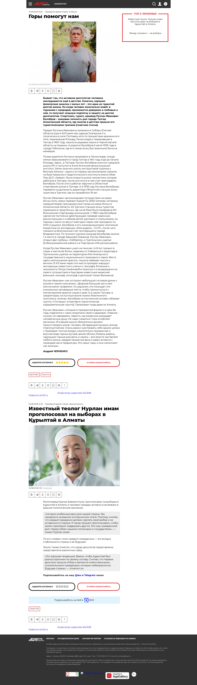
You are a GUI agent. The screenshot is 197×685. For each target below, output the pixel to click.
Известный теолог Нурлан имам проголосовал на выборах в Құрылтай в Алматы (145, 21)
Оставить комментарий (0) (98, 363)
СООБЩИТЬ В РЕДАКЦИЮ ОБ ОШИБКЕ (120, 639)
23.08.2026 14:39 (36, 404)
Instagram (47, 488)
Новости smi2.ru (38, 395)
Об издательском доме (68, 639)
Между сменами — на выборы (145, 33)
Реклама (50, 639)
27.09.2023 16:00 (36, 12)
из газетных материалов (39, 84)
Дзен (78, 575)
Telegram (90, 575)
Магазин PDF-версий (91, 639)
